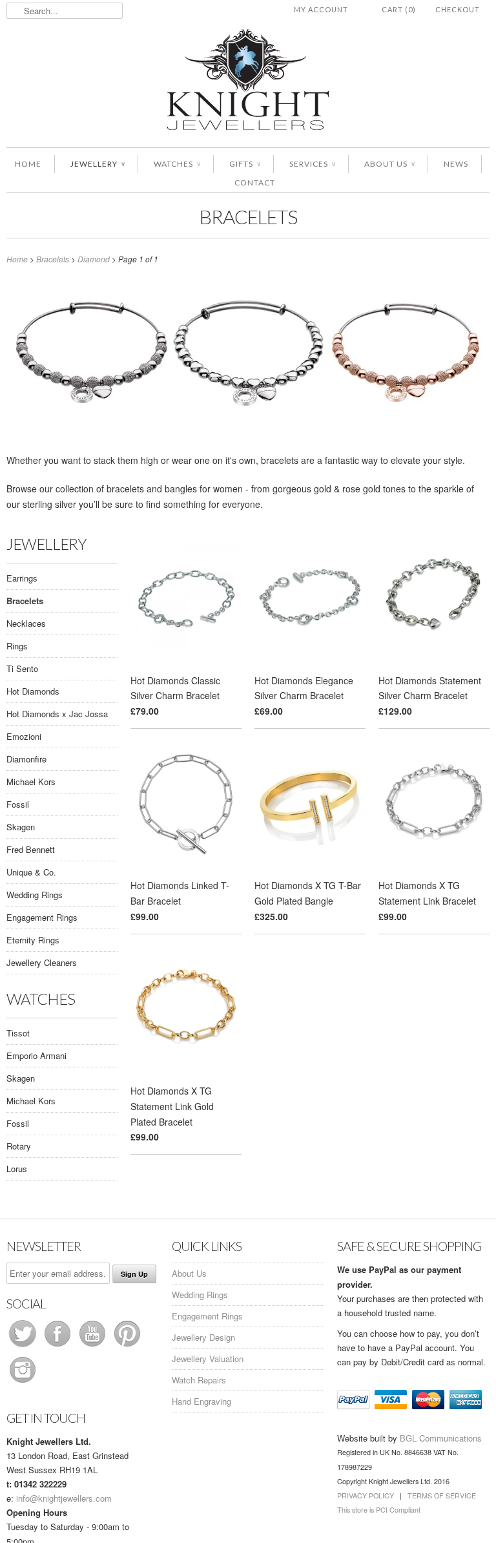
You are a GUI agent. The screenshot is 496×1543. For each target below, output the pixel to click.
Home (28, 164)
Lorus (16, 1168)
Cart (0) (399, 9)
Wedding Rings (34, 894)
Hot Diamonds (32, 691)
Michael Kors (31, 781)
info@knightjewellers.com (64, 1498)
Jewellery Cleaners (41, 962)
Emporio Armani (36, 1055)
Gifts (244, 164)
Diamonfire (26, 759)
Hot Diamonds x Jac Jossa (57, 714)
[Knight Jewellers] (248, 81)
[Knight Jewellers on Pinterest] (127, 1346)
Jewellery (97, 164)
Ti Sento (22, 668)
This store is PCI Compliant (378, 1510)
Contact (254, 182)
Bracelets (248, 216)
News (456, 164)
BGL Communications (441, 1438)
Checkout (457, 9)
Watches (177, 164)
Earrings (21, 578)
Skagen (20, 827)
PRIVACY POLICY (365, 1495)
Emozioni (23, 736)
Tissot (18, 1033)
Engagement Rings (42, 917)
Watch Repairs (199, 1380)
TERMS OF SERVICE (442, 1495)
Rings (17, 646)
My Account (321, 9)
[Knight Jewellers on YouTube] (93, 1346)
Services (312, 164)
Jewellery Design (203, 1337)
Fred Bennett (30, 849)
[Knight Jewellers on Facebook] (58, 1346)
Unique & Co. (31, 872)
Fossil (17, 804)
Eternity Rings (32, 940)
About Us (389, 164)
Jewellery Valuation (207, 1358)
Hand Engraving (201, 1401)
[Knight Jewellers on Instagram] (22, 1382)
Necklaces (26, 623)
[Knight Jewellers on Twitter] (23, 1346)
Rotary (18, 1146)
